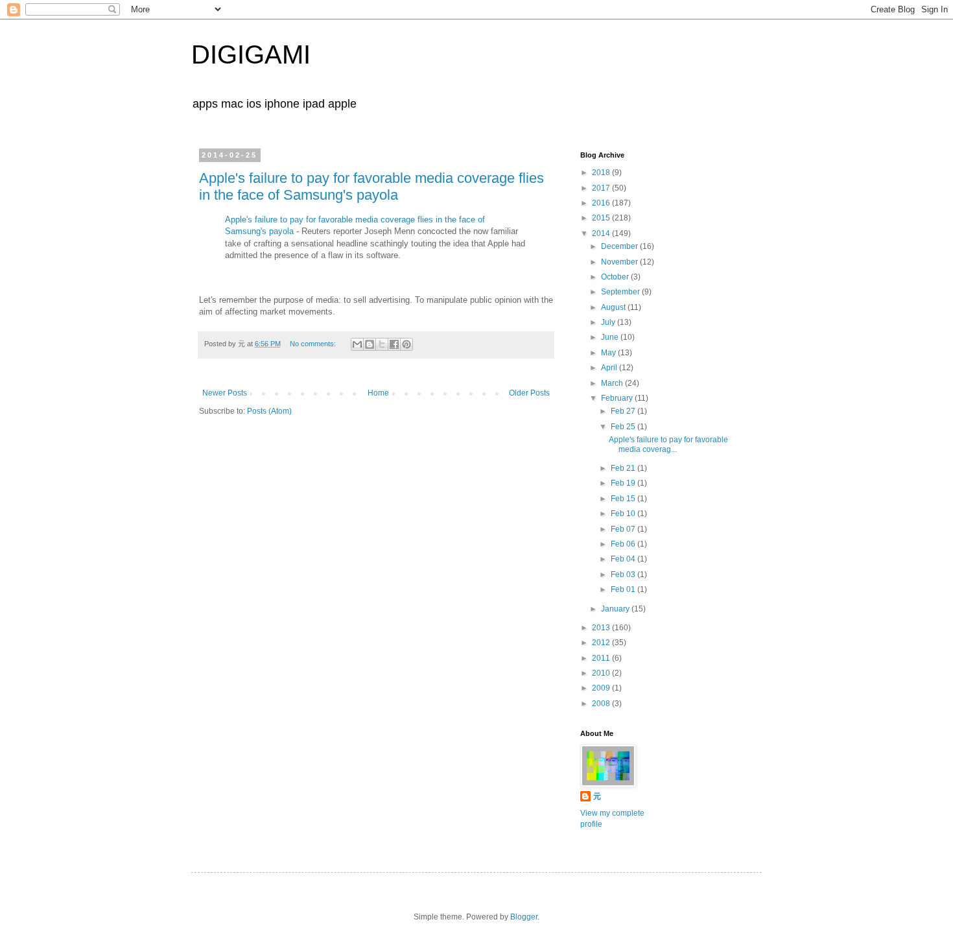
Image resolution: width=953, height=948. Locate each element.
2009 (602, 688)
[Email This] (357, 344)
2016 (602, 202)
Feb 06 (624, 544)
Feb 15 (624, 498)
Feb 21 (624, 468)
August (614, 307)
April (610, 367)
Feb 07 (624, 529)
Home (378, 392)
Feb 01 (624, 589)
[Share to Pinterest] (406, 344)
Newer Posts (224, 392)
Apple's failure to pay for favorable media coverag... (668, 444)
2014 (602, 233)
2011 (602, 658)
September (621, 291)
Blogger (523, 916)
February (618, 398)
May (609, 352)
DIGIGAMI (251, 54)
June (610, 337)
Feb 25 (624, 426)
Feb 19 (624, 483)
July (609, 322)
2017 (602, 188)
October (616, 276)
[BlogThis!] (369, 344)
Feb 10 (624, 513)
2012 (602, 642)
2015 (602, 217)
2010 (602, 673)
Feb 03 (624, 574)
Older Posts (529, 392)
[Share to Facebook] (394, 344)
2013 (602, 627)
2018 (602, 172)
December (620, 246)
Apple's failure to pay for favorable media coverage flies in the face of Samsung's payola (371, 186)
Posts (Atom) (269, 411)
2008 (602, 703)
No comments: (314, 344)
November (620, 262)
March (613, 383)
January (616, 608)
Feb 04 (624, 558)
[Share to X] (381, 344)
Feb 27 (624, 411)
